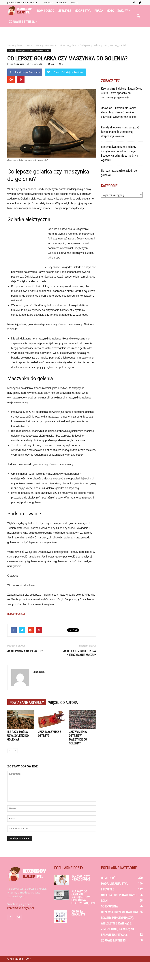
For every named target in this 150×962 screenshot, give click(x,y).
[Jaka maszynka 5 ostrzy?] (51, 719)
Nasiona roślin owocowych (119, 895)
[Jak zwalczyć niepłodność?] (61, 880)
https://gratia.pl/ (16, 613)
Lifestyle (64, 10)
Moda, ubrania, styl (114, 883)
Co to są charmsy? (78, 913)
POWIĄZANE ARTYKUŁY (27, 702)
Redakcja (48, 2)
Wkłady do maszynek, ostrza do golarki (33, 50)
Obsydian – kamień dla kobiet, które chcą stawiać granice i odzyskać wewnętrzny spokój (119, 112)
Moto (110, 10)
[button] (138, 16)
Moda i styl (82, 10)
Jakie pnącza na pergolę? (25, 651)
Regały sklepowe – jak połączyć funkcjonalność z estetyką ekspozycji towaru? (120, 131)
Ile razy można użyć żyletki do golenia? (18, 735)
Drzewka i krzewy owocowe (120, 912)
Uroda (11, 50)
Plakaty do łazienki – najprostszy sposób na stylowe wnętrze (84, 897)
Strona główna (14, 45)
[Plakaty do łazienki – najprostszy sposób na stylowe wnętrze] (61, 895)
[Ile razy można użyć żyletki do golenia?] (20, 719)
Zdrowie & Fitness (22, 21)
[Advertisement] (75, 35)
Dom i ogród (45, 10)
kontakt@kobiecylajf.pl (20, 908)
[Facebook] (134, 2)
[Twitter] (140, 2)
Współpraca (61, 2)
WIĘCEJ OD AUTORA (63, 702)
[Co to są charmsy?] (61, 916)
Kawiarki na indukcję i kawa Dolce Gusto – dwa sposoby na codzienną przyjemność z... (121, 93)
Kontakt (74, 2)
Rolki (104, 900)
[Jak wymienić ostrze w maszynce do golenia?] (82, 719)
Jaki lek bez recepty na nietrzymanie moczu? (79, 653)
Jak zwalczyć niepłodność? (81, 878)
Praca (98, 10)
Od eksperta (109, 906)
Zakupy (122, 10)
